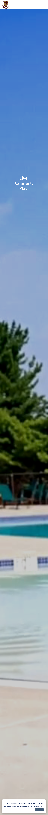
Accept (39, 809)
